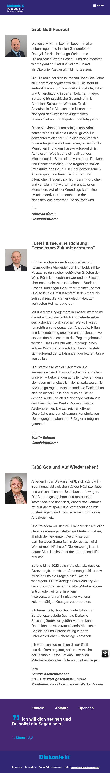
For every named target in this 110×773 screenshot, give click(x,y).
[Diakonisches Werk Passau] (15, 8)
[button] (99, 5)
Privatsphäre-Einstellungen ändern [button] (85, 768)
